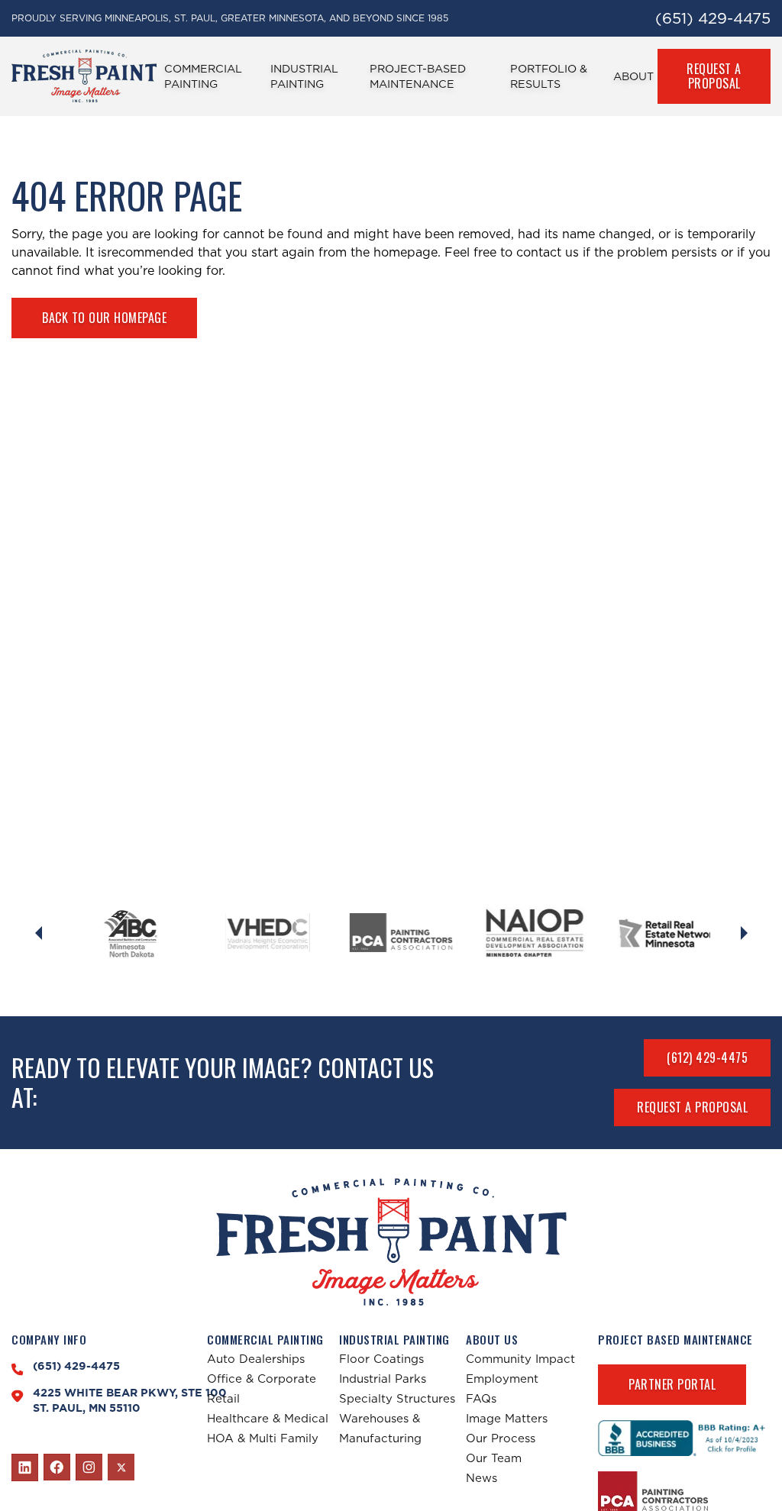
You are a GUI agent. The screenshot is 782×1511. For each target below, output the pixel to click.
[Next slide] (744, 933)
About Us (492, 1339)
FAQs (481, 1398)
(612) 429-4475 (707, 1057)
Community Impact (520, 1359)
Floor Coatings (381, 1359)
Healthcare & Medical (267, 1418)
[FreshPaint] (84, 76)
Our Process (500, 1438)
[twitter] (121, 1467)
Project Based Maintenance (675, 1339)
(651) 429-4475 (713, 18)
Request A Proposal (714, 76)
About (633, 76)
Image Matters (507, 1418)
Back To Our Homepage (104, 317)
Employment (502, 1379)
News (481, 1478)
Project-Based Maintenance (418, 76)
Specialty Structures (397, 1398)
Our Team (494, 1458)
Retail (223, 1398)
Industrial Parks (382, 1379)
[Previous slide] (38, 933)
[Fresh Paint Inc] (391, 1242)
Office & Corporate (261, 1379)
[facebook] (57, 1467)
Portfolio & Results (548, 76)
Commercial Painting (203, 76)
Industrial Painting (304, 76)
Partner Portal (672, 1384)
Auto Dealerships (256, 1359)
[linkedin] (24, 1467)
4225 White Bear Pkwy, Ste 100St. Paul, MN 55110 (130, 1400)
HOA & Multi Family (262, 1438)
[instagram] (89, 1467)
